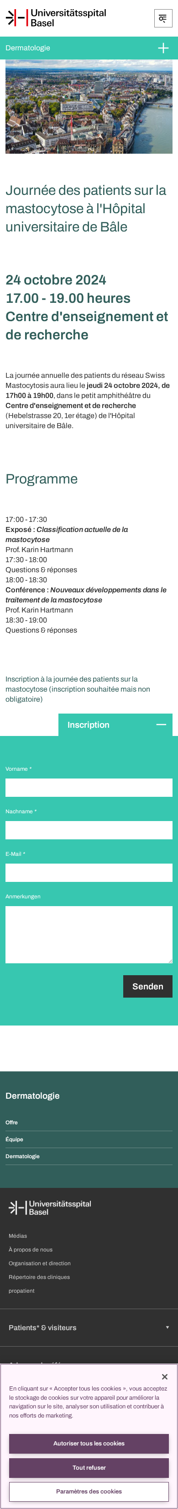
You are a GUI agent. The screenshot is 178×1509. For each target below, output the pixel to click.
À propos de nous (30, 1249)
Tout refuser (89, 1468)
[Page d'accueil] (55, 18)
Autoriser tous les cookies (89, 1443)
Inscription (89, 725)
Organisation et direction (40, 1263)
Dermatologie (27, 48)
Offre (11, 1122)
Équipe (14, 1139)
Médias (18, 1236)
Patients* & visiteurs (43, 1328)
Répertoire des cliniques (39, 1277)
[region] (89, 1436)
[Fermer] (165, 1377)
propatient (22, 1291)
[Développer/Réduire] (163, 18)
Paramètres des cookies (89, 1491)
